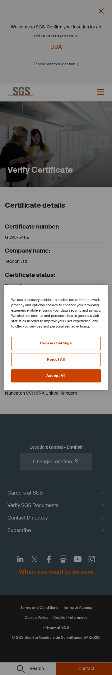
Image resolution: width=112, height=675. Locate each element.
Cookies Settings (56, 343)
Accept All (56, 375)
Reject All (56, 359)
